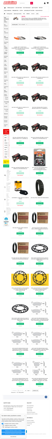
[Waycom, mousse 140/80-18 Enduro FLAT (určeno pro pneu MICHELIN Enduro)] (20, 248)
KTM (5, 149)
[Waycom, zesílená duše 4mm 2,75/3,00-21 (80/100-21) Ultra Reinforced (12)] (40, 127)
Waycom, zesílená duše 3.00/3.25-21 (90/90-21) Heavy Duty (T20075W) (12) (20, 138)
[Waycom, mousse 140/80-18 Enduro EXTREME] (20, 218)
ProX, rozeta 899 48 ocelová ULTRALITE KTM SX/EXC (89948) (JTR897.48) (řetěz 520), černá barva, (39, 259)
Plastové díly (39, 10)
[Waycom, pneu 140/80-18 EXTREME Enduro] (40, 187)
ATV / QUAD (6, 157)
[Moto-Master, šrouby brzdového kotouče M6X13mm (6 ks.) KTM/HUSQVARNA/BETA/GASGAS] (40, 157)
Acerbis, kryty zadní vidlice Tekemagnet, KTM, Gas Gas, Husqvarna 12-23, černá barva (40, 48)
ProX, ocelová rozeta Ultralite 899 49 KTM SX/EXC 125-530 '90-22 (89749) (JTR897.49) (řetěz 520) (20, 289)
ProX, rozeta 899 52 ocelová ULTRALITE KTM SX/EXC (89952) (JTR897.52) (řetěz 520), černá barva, (20, 319)
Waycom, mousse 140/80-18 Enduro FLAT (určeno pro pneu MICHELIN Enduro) (20, 258)
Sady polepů (34, 7)
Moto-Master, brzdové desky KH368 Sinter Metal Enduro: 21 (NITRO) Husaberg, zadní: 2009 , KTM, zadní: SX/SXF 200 (40, 380)
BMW (6, 137)
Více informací (13, 436)
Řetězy (40, 7)
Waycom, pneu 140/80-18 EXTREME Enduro (40, 197)
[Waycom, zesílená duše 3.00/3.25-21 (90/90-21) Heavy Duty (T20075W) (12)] (20, 127)
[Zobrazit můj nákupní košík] (48, 3)
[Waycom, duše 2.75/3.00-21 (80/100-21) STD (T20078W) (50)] (40, 67)
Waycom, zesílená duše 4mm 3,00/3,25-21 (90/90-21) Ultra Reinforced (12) (20, 168)
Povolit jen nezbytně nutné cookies (13, 433)
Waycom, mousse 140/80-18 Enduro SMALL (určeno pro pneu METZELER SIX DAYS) (39, 228)
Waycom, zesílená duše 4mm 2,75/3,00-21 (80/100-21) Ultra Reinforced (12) (39, 138)
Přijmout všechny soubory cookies (13, 430)
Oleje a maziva (7, 10)
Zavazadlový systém (29, 10)
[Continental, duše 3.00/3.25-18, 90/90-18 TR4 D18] (20, 187)
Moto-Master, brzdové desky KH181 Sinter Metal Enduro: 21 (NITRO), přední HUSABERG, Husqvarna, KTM (39, 349)
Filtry (21, 10)
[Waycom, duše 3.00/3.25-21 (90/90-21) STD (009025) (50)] (20, 97)
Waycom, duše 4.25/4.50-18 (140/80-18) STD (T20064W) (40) (20, 78)
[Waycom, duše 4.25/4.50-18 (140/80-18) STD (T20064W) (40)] (20, 67)
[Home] (5, 7)
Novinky (5, 165)
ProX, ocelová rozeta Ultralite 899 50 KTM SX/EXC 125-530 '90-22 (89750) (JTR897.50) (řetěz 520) (39, 289)
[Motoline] (10, 2)
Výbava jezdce (10, 7)
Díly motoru (19, 7)
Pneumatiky (15, 10)
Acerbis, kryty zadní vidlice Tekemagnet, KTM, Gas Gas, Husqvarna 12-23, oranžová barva (20, 48)
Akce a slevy (5, 162)
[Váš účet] (45, 3)
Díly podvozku (26, 7)
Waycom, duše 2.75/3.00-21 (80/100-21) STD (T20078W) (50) (39, 78)
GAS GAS (5, 140)
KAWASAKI (7, 147)
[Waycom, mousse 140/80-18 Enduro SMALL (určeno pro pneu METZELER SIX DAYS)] (40, 218)
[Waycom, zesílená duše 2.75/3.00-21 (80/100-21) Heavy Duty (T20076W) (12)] (40, 97)
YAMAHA (6, 154)
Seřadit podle (15, 24)
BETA (6, 135)
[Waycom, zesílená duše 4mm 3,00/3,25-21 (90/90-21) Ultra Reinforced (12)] (20, 157)
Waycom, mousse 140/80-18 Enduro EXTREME (20, 228)
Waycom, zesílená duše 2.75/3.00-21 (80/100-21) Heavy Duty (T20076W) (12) (39, 108)
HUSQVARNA (7, 145)
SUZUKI (6, 151)
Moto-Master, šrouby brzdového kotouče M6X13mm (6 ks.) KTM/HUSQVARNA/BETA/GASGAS (39, 168)
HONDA (6, 143)
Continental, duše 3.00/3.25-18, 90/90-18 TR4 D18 (20, 198)
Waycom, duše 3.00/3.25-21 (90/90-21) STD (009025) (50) (20, 108)
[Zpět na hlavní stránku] (4, 14)
